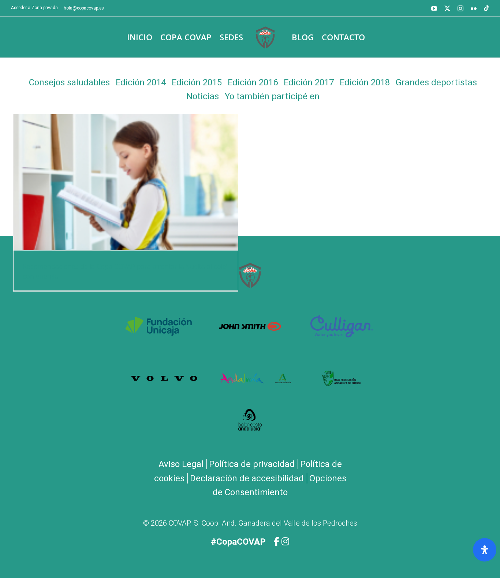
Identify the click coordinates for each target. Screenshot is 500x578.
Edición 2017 (309, 82)
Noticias (202, 96)
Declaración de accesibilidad (247, 478)
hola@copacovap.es (84, 8)
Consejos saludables (69, 82)
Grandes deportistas (436, 82)
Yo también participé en (272, 96)
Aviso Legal (181, 464)
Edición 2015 (197, 82)
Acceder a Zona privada (34, 7)
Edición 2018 (365, 82)
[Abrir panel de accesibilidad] (484, 550)
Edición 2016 (253, 82)
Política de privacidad (252, 464)
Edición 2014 (141, 82)
